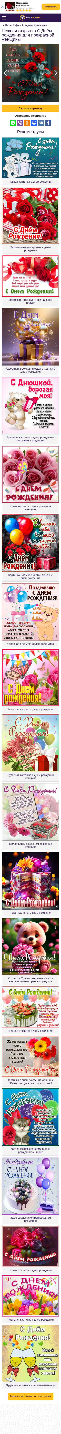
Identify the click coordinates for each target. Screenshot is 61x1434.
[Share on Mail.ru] (34, 123)
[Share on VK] (41, 123)
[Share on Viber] (20, 123)
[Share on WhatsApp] (13, 123)
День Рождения (24, 25)
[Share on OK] (27, 123)
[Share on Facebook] (48, 123)
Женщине (41, 25)
